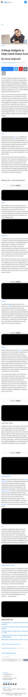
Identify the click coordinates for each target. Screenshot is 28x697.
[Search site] (25, 2)
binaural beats (6, 491)
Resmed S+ (4, 235)
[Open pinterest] (8, 684)
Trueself (14, 688)
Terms (20, 694)
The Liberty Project (7, 690)
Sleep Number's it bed (7, 565)
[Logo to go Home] (9, 2)
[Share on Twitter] (16, 69)
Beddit (3, 301)
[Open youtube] (11, 684)
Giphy (3, 45)
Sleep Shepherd (5, 476)
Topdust (9, 688)
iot (20, 644)
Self (2, 24)
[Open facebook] (6, 684)
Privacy (16, 694)
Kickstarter (4, 504)
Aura (2, 134)
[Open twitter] (4, 684)
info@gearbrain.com (8, 674)
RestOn (3, 347)
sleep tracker (5, 644)
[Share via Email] (25, 69)
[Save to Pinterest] (21, 69)
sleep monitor (14, 644)
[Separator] (4, 73)
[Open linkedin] (16, 684)
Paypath (23, 688)
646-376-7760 (7, 676)
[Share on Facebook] (7, 69)
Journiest (18, 688)
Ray (2, 526)
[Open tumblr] (13, 684)
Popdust (4, 688)
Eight (2, 202)
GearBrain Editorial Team (8, 62)
